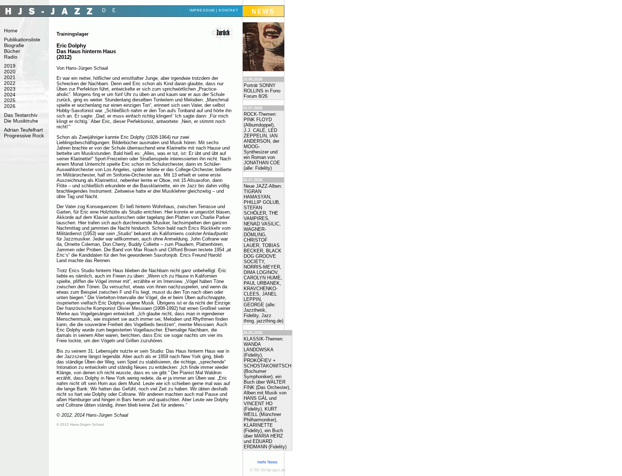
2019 (9, 66)
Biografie (14, 45)
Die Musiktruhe (21, 121)
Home (11, 30)
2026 (9, 106)
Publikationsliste (22, 39)
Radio (10, 57)
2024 (9, 94)
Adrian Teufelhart (23, 130)
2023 (9, 89)
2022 (9, 83)
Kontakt (228, 10)
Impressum (202, 10)
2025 (9, 100)
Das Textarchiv (20, 115)
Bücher (12, 51)
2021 (9, 77)
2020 (9, 71)
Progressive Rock (24, 135)
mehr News (267, 462)
